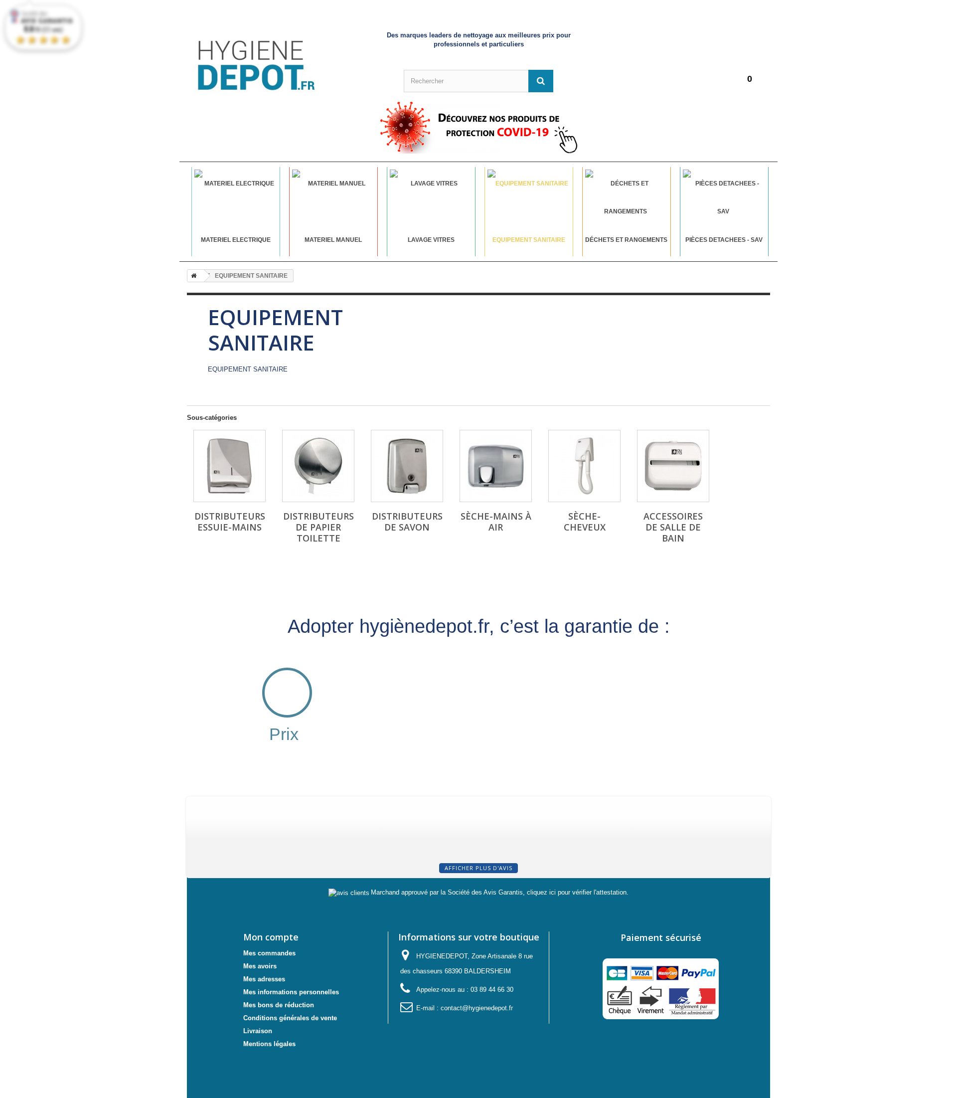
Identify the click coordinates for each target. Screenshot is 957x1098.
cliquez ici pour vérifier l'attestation (577, 892)
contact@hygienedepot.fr (477, 1008)
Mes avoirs (260, 966)
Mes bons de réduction (278, 1005)
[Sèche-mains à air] (496, 466)
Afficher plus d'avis (478, 868)
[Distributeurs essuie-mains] (229, 466)
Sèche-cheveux (585, 521)
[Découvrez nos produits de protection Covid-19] (478, 127)
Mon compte (271, 937)
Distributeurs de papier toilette (318, 527)
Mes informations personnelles (291, 992)
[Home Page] (192, 276)
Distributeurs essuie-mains (229, 521)
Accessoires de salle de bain (673, 527)
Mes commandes (269, 953)
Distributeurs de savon (407, 521)
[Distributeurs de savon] (407, 466)
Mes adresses (264, 979)
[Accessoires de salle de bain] (673, 466)
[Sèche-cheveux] (584, 466)
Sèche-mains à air (496, 521)
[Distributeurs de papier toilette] (318, 466)
